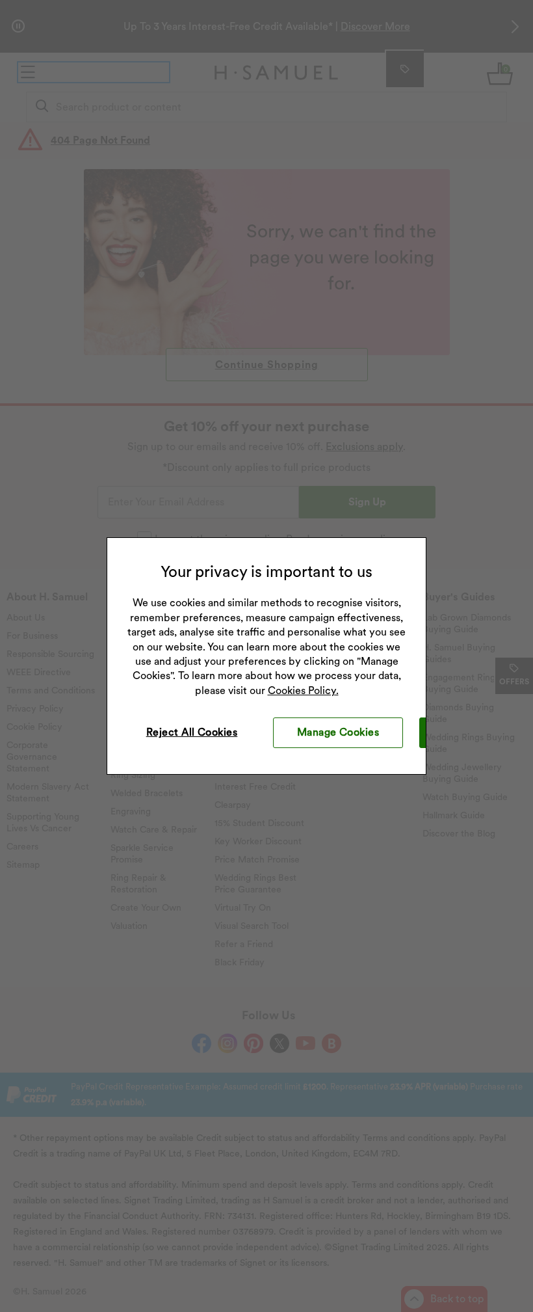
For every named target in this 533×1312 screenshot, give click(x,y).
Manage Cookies (338, 732)
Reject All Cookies (192, 732)
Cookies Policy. (303, 690)
